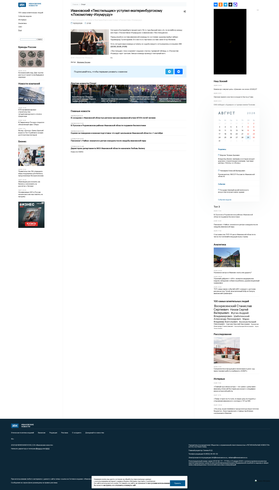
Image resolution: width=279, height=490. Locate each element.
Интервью (22, 20)
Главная (76, 4)
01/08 (215, 383)
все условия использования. (159, 483)
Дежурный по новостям (94, 433)
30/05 (216, 405)
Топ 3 (217, 206)
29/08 (216, 85)
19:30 (219, 287)
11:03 (219, 211)
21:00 (24, 169)
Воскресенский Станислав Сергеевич (233, 307)
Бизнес (22, 141)
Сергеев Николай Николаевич (238, 324)
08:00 (220, 276)
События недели (24, 16)
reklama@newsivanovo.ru (237, 457)
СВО (20, 27)
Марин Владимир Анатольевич (231, 320)
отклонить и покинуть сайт (125, 485)
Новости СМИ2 (77, 152)
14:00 (24, 71)
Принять (177, 483)
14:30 (219, 221)
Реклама (64, 433)
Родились (222, 149)
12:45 (24, 108)
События (221, 184)
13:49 (24, 120)
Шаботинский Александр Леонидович (231, 317)
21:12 (219, 395)
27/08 (20, 120)
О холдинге (76, 433)
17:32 (219, 231)
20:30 (24, 180)
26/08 (20, 169)
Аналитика (22, 23)
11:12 (24, 128)
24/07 (20, 180)
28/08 (20, 71)
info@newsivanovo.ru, (220, 457)
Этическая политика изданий (22, 433)
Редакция (53, 433)
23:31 (219, 93)
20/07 (215, 395)
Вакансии (41, 433)
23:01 (219, 101)
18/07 (20, 190)
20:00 (24, 190)
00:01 (220, 85)
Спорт (83, 4)
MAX (48, 448)
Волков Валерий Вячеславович (244, 326)
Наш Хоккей (220, 81)
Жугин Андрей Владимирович (231, 314)
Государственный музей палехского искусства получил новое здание (233, 191)
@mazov (39, 448)
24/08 (216, 276)
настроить (107, 485)
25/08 (216, 270)
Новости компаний (29, 83)
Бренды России (27, 47)
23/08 (215, 287)
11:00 (219, 367)
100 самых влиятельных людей (30, 12)
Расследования (222, 334)
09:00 (220, 405)
